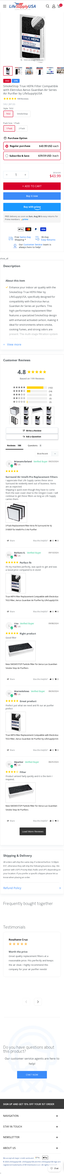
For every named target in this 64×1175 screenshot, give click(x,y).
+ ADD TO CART (32, 186)
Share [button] (12, 540)
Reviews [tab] (11, 445)
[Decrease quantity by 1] (6, 174)
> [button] (33, 831)
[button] (51, 540)
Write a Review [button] (33, 430)
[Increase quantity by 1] (25, 174)
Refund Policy (12, 888)
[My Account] (53, 6)
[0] (58, 6)
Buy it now (32, 195)
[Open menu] (4, 6)
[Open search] (47, 6)
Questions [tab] (33, 445)
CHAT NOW (32, 1074)
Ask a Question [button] (33, 436)
